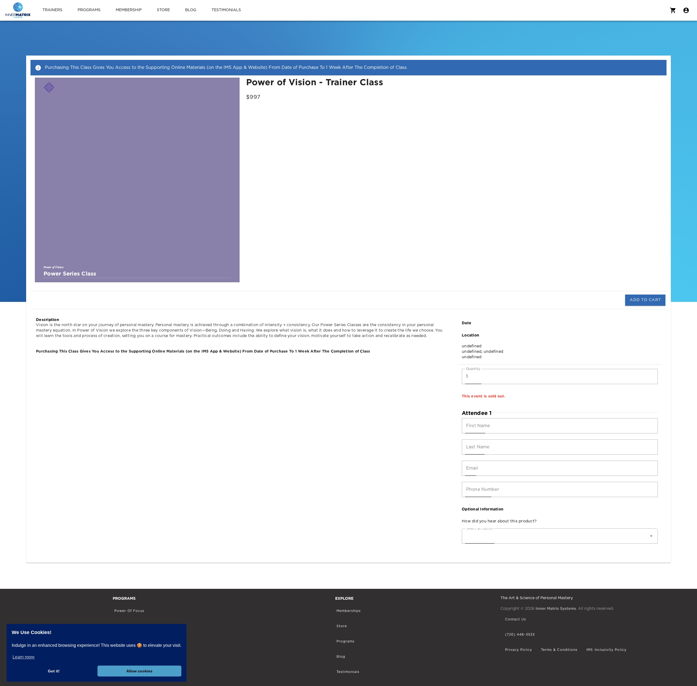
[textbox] (560, 376)
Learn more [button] (24, 657)
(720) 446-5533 (520, 634)
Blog (190, 10)
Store (163, 10)
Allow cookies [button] (139, 671)
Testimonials (226, 10)
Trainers (52, 10)
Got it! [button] (54, 671)
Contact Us (515, 619)
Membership (129, 10)
